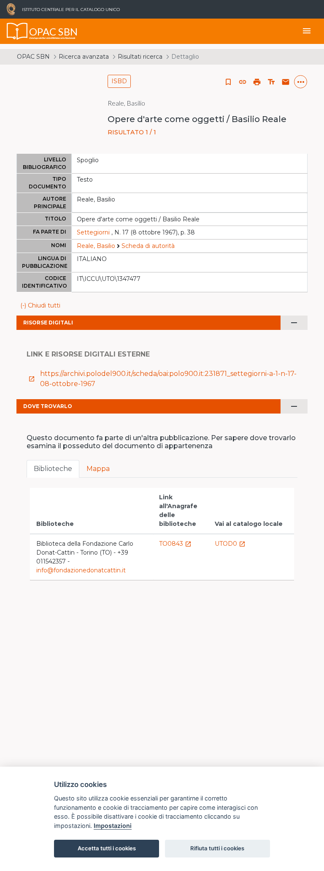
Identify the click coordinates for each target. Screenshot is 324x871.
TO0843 (175, 543)
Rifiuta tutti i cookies (217, 848)
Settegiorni (93, 232)
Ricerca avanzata (84, 56)
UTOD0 (230, 543)
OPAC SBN (33, 56)
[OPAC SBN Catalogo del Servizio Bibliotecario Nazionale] (17, 31)
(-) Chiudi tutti (40, 305)
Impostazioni (113, 825)
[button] (242, 82)
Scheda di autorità (148, 246)
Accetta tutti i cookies (107, 848)
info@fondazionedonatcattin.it (81, 570)
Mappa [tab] (98, 469)
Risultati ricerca (140, 56)
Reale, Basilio (96, 246)
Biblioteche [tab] (53, 469)
